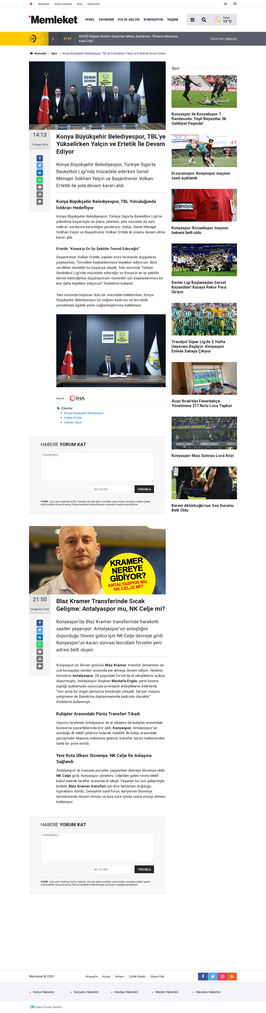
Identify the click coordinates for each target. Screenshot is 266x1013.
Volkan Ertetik (73, 418)
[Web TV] (225, 4)
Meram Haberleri (166, 992)
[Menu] (192, 20)
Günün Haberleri (63, 4)
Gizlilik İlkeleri (137, 976)
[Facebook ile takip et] (203, 976)
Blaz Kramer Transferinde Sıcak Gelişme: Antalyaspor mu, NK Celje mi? (126, 39)
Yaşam (172, 19)
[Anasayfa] (31, 4)
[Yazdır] (40, 194)
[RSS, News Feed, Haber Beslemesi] (232, 976)
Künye (106, 976)
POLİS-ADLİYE (129, 19)
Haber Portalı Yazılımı (49, 1007)
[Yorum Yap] (40, 201)
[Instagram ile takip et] (222, 976)
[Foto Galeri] (235, 4)
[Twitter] (40, 165)
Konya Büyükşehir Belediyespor (84, 413)
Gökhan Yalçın (73, 422)
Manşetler (43, 4)
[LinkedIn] (40, 173)
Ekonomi (106, 19)
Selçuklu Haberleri (86, 992)
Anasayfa (92, 976)
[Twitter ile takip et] (213, 976)
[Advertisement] (97, 935)
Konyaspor (153, 19)
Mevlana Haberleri (208, 992)
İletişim (119, 976)
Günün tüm (223, 39)
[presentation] (43, 38)
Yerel (90, 19)
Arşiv (80, 4)
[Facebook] (40, 158)
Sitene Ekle (93, 4)
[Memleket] (53, 19)
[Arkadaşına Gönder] (40, 187)
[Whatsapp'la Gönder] (40, 180)
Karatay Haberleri (126, 992)
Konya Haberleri (44, 992)
